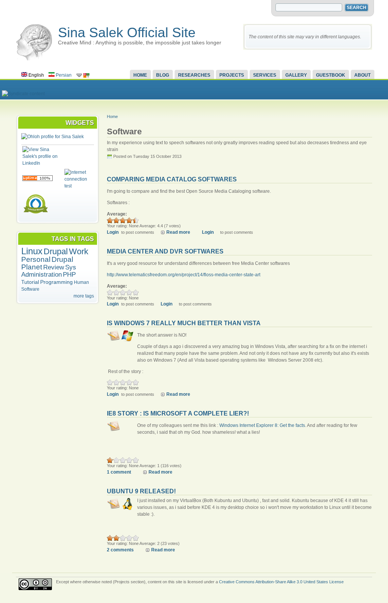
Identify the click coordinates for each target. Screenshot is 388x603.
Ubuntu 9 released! (141, 491)
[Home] (34, 58)
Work (78, 251)
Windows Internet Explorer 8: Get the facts (262, 425)
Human (81, 282)
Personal (35, 259)
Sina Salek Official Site (127, 32)
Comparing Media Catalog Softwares (172, 179)
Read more (178, 232)
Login (113, 232)
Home (140, 75)
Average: (117, 214)
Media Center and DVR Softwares (165, 251)
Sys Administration (48, 271)
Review (53, 267)
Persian (63, 75)
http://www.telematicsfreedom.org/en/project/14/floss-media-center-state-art (183, 274)
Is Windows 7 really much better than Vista (184, 323)
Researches (194, 75)
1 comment (119, 471)
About (362, 75)
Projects (231, 75)
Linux (31, 251)
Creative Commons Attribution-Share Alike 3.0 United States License (281, 581)
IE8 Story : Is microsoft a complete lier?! (178, 413)
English (35, 75)
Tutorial (30, 282)
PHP (69, 274)
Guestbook (330, 75)
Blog (162, 75)
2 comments (120, 549)
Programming (56, 282)
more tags (84, 296)
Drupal (56, 251)
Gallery (296, 75)
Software (30, 289)
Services (264, 75)
